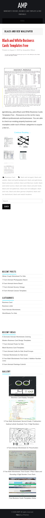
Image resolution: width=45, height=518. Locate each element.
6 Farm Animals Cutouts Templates (14, 291)
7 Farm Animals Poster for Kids (13, 344)
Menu (22, 21)
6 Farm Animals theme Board (12, 283)
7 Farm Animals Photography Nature (15, 280)
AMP (22, 5)
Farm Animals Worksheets (11, 309)
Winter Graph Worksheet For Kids (14, 276)
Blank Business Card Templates (13, 347)
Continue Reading (22, 132)
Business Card (10, 177)
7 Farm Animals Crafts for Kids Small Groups (17, 351)
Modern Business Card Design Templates (16, 340)
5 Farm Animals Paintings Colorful (14, 364)
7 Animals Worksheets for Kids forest (15, 355)
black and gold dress (35, 180)
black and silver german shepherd (21, 191)
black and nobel (21, 186)
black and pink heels (34, 186)
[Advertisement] (22, 241)
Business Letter (7, 306)
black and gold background (17, 180)
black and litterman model (29, 183)
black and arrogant (27, 177)
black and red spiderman (10, 189)
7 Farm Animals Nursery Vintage (13, 287)
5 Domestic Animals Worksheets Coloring (16, 337)
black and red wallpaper (28, 189)
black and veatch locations (22, 194)
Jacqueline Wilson (29, 50)
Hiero (18, 515)
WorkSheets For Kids (9, 313)
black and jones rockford (10, 183)
